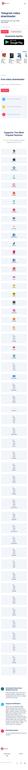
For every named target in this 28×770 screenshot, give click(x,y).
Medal (14, 402)
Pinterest (14, 458)
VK (14, 650)
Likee (14, 349)
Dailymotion (14, 237)
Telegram (14, 579)
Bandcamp (14, 169)
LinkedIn (14, 358)
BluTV (14, 203)
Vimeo (14, 638)
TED (14, 567)
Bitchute (14, 186)
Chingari (14, 228)
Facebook (14, 262)
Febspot (14, 270)
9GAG (14, 153)
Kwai (14, 329)
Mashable (14, 378)
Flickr (14, 279)
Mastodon (14, 390)
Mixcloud (14, 410)
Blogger (14, 195)
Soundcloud (14, 531)
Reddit (14, 482)
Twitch (14, 626)
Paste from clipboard (16, 31)
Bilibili (14, 178)
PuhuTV (14, 470)
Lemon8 (14, 341)
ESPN (14, 254)
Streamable (14, 543)
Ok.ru (14, 446)
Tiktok (14, 603)
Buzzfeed (14, 212)
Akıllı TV (14, 161)
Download (5, 31)
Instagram (14, 312)
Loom (14, 370)
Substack (14, 555)
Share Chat (14, 507)
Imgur (14, 304)
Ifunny (14, 287)
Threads (14, 591)
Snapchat (14, 519)
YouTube (14, 662)
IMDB (14, 296)
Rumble (14, 494)
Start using (5, 90)
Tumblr (14, 615)
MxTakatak (14, 434)
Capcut (14, 220)
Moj (14, 422)
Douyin (14, 245)
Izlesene (14, 321)
